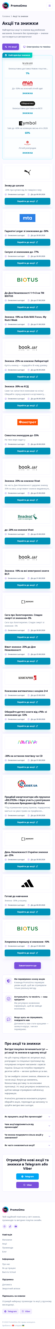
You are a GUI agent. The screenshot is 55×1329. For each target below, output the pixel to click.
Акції (4, 1243)
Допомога (7, 1284)
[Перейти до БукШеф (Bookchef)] (27, 602)
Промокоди (7, 1247)
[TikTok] (10, 1226)
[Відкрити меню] (50, 6)
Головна (6, 16)
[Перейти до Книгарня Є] (27, 678)
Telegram (29, 1176)
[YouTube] (16, 1226)
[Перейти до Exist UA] (27, 784)
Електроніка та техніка (38, 46)
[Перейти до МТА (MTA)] (27, 218)
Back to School (9, 1272)
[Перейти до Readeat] (27, 517)
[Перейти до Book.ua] (27, 348)
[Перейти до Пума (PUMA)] (27, 172)
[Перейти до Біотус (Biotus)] (27, 280)
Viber (29, 1185)
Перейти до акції (26, 201)
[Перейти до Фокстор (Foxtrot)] (27, 422)
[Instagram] (4, 1226)
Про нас (6, 1264)
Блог (4, 1251)
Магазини (7, 1239)
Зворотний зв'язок (11, 1288)
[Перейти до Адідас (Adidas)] (27, 883)
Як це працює (9, 1268)
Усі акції (12, 46)
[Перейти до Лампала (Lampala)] (27, 743)
